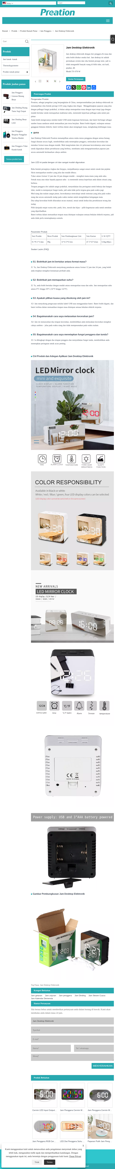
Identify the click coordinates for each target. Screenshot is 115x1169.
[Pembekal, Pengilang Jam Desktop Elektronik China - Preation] (57, 12)
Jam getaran (36, 995)
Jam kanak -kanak (10, 59)
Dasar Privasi (75, 1156)
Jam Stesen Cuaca (96, 995)
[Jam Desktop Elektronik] (40, 81)
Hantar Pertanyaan (75, 79)
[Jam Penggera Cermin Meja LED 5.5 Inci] (100, 1094)
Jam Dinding (80, 995)
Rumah (5, 31)
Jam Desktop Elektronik (64, 31)
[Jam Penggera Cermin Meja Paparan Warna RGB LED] (72, 1094)
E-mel (86, 1166)
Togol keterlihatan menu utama (108, 20)
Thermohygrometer (10, 66)
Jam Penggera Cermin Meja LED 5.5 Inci (101, 1110)
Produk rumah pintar (28, 31)
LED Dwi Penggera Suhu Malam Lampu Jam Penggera (73, 1141)
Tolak (37, 1162)
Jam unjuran (50, 995)
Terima (49, 1162)
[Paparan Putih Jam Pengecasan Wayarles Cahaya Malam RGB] (100, 1126)
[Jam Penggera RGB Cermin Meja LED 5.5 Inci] (45, 1126)
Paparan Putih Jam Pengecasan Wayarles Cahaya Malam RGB (101, 1141)
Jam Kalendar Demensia (42, 998)
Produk (14, 31)
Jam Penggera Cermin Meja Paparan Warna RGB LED (73, 1110)
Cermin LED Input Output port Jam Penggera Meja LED (45, 1110)
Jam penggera (45, 31)
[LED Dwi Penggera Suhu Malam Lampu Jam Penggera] (72, 1126)
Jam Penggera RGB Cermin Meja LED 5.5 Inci (45, 1141)
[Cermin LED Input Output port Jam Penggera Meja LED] (45, 1094)
